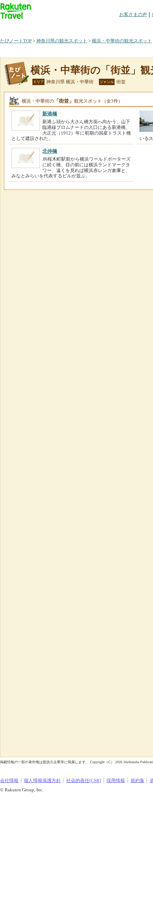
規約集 (137, 780)
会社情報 (9, 780)
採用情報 (115, 780)
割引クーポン (112, 26)
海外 (54, 26)
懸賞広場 (83, 26)
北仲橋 (49, 151)
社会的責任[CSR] (83, 780)
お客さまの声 (133, 14)
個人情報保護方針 (42, 780)
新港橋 (49, 113)
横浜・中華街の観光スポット (122, 40)
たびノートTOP (16, 40)
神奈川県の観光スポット (61, 40)
